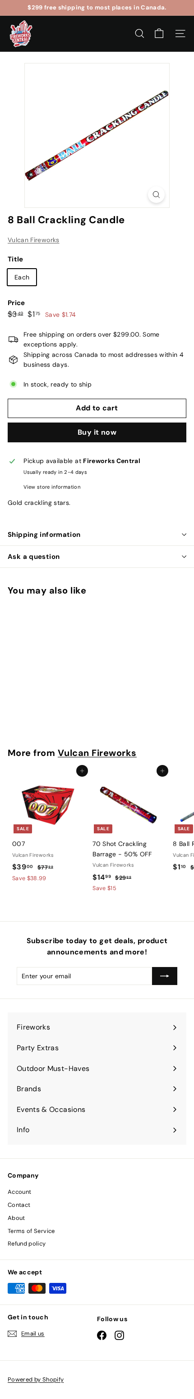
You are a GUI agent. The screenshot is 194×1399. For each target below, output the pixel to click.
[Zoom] (156, 194)
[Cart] (159, 33)
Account (19, 1192)
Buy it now (97, 432)
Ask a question (34, 556)
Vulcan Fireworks (34, 240)
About (16, 1218)
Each (21, 277)
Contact (19, 1205)
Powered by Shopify (36, 1379)
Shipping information (44, 534)
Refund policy (27, 1243)
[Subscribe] (164, 976)
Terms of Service (31, 1231)
